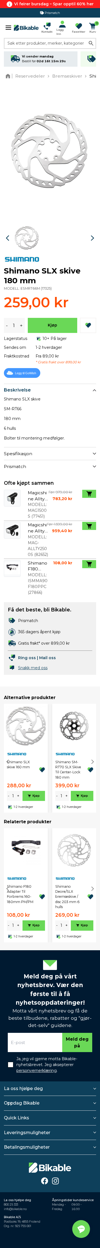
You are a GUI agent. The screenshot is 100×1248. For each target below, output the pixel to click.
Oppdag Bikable (21, 1103)
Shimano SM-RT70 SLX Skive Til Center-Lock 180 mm (68, 769)
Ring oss (27, 657)
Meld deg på (77, 1042)
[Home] (9, 76)
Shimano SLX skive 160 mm (18, 764)
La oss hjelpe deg (23, 1088)
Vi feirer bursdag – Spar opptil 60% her (54, 3)
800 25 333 (11, 1204)
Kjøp (52, 325)
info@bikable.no (15, 1209)
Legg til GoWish (25, 373)
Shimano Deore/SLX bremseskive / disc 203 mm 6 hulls (67, 896)
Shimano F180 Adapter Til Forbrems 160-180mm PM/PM (20, 894)
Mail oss (47, 657)
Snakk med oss (33, 667)
